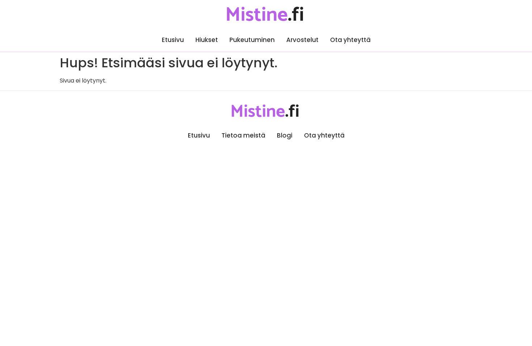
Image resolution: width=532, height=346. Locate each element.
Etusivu (173, 39)
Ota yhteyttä (350, 39)
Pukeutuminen (252, 39)
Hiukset (206, 39)
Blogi (284, 135)
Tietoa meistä (243, 135)
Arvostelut (302, 39)
